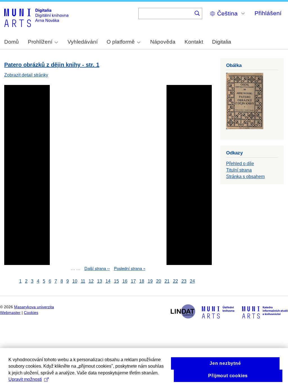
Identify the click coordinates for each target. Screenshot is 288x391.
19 (150, 281)
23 (183, 281)
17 (133, 281)
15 (116, 281)
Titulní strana (239, 170)
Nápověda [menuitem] (163, 41)
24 (192, 281)
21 (167, 281)
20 (158, 281)
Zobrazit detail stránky (26, 75)
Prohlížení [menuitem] (40, 41)
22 (175, 281)
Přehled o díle (240, 163)
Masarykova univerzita (34, 307)
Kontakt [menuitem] (193, 41)
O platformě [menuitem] (121, 41)
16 (124, 281)
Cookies (31, 313)
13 (99, 281)
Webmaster (10, 313)
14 (108, 281)
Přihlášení (268, 13)
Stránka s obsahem (245, 176)
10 (74, 281)
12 (91, 281)
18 (141, 281)
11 (83, 281)
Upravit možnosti (25, 379)
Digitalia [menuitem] (221, 41)
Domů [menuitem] (11, 41)
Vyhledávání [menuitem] (83, 41)
